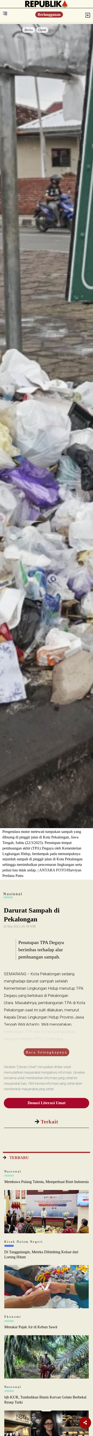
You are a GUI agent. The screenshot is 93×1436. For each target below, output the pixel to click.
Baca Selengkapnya (46, 1052)
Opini (42, 30)
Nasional (12, 1171)
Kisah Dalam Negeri (23, 1241)
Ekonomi (12, 1316)
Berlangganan (49, 15)
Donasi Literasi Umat (47, 1103)
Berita (29, 30)
